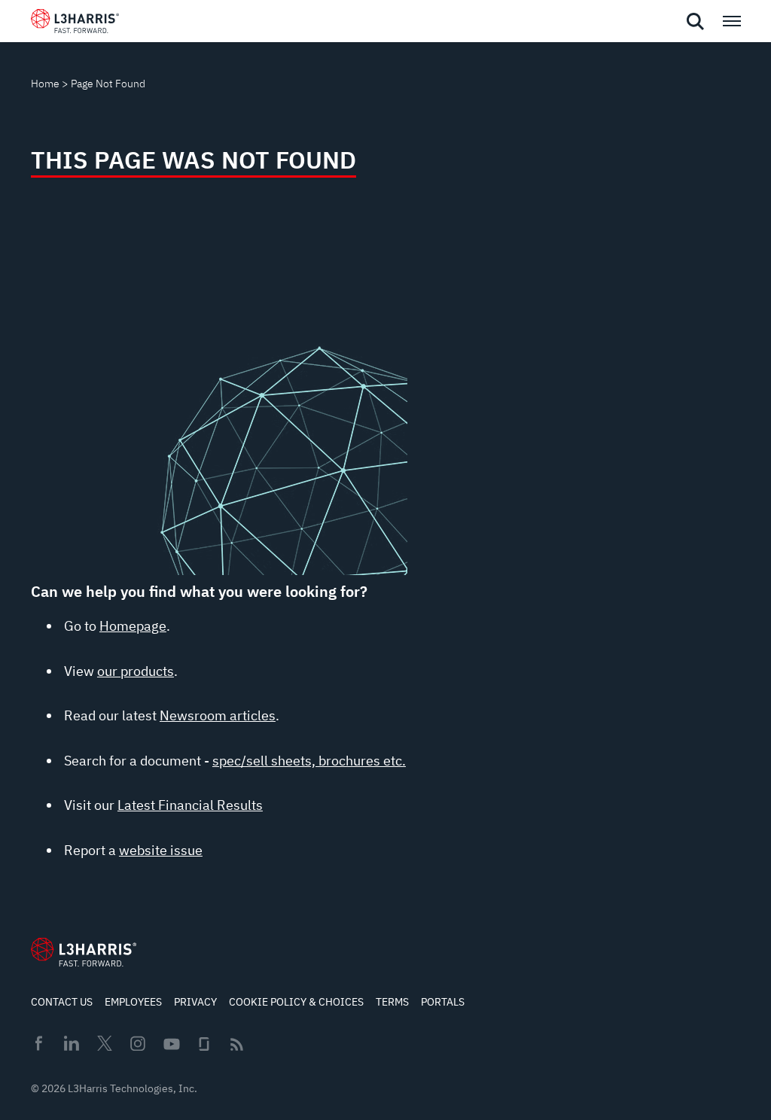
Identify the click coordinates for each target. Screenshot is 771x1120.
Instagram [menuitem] (137, 1043)
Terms (392, 1002)
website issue (161, 850)
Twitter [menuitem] (104, 1043)
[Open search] (695, 22)
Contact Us (62, 1002)
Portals (443, 1002)
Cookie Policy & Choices (296, 1002)
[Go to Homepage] (83, 952)
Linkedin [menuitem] (71, 1043)
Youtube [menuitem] (170, 1044)
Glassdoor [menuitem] (204, 1044)
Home (45, 83)
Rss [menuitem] (236, 1044)
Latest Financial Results (190, 805)
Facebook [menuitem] (38, 1043)
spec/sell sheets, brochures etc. (309, 760)
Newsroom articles (218, 715)
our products (135, 671)
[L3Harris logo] (75, 24)
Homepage (132, 626)
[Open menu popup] (731, 21)
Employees (133, 1002)
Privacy (195, 1002)
